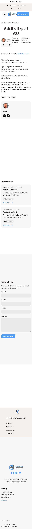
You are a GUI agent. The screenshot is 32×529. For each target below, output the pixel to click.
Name (3, 292)
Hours (3, 500)
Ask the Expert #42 (10, 212)
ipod (13, 97)
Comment (4, 316)
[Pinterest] (9, 45)
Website (3, 308)
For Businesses (12, 5)
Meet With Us (24, 14)
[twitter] (8, 115)
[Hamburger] (4, 14)
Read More (6, 203)
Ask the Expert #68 (10, 189)
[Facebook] (3, 45)
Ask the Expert (6, 23)
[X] (6, 45)
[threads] (4, 115)
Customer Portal (17, 9)
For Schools (22, 5)
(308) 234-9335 (6, 497)
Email (3, 300)
